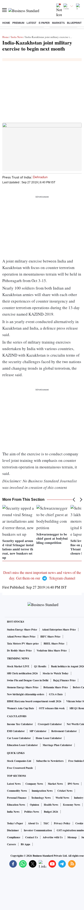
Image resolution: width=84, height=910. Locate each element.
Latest (31, 22)
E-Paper (44, 22)
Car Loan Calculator (19, 738)
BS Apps (25, 844)
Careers (11, 844)
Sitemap (72, 837)
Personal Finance (16, 797)
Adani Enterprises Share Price (59, 629)
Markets (58, 22)
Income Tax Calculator (20, 724)
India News (17, 37)
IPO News (73, 783)
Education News (16, 804)
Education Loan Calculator (22, 745)
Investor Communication (38, 830)
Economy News (71, 804)
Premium (18, 22)
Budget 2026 (51, 811)
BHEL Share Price (54, 643)
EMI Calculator (16, 731)
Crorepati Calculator (50, 724)
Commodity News (17, 790)
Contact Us (31, 837)
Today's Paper (15, 823)
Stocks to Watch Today (56, 673)
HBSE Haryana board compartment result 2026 (34, 701)
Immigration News (42, 790)
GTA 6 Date (56, 694)
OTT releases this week (52, 708)
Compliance (13, 837)
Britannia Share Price (55, 687)
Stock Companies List (19, 761)
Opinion (34, 804)
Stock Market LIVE (18, 666)
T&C (46, 823)
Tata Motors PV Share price (23, 643)
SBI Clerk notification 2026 (22, 673)
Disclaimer (13, 830)
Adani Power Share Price (21, 636)
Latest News (14, 783)
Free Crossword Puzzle (20, 768)
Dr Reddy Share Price (19, 650)
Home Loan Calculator (49, 738)
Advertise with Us (53, 837)
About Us (33, 823)
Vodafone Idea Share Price (52, 650)
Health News (51, 804)
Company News (34, 783)
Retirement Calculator (64, 731)
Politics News (31, 811)
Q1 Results (40, 666)
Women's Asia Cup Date (20, 708)
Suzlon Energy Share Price (22, 629)
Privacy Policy (62, 823)
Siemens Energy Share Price (22, 687)
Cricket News (64, 790)
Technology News (41, 797)
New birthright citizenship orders (25, 694)
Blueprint (74, 22)
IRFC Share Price (50, 636)
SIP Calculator (38, 731)
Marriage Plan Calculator (57, 745)
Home (6, 22)
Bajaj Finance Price (64, 680)
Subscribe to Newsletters (49, 761)
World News (62, 797)
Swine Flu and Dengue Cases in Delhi (27, 680)
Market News (55, 783)
